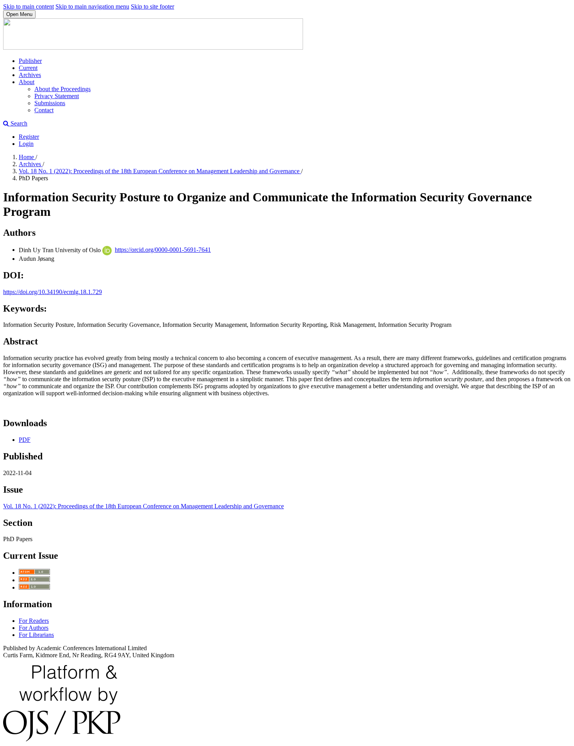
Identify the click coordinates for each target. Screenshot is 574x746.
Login (26, 143)
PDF (24, 439)
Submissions (49, 103)
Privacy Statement (56, 96)
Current (28, 68)
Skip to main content (28, 6)
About (26, 82)
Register (29, 136)
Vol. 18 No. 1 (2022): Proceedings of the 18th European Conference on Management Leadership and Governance (160, 171)
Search (18, 123)
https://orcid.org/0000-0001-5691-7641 (163, 249)
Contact (43, 110)
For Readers (34, 620)
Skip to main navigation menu (92, 6)
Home (27, 157)
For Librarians (36, 634)
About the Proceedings (62, 89)
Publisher (30, 60)
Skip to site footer (152, 6)
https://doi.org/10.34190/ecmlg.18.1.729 (52, 292)
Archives (30, 75)
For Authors (33, 627)
